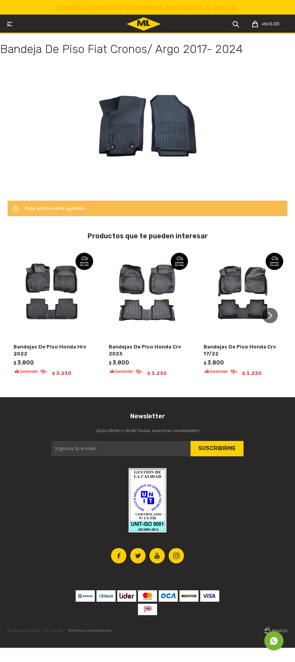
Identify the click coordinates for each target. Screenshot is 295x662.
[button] (272, 315)
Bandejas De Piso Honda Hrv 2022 (49, 350)
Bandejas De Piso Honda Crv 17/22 (240, 350)
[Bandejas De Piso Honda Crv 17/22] (242, 293)
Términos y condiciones (90, 630)
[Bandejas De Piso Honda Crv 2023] (147, 293)
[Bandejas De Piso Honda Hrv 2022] (52, 293)
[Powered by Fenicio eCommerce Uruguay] (275, 630)
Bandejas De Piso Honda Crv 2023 (145, 350)
